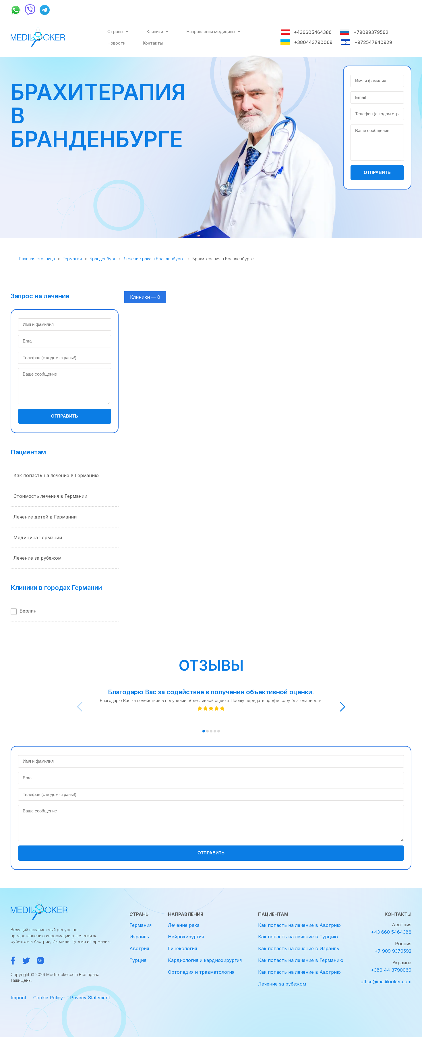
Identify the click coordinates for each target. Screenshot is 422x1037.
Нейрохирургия (186, 937)
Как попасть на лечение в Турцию (298, 937)
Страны (115, 31)
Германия (72, 258)
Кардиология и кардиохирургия (205, 960)
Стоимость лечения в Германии (50, 496)
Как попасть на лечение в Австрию (299, 925)
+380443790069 (313, 42)
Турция (137, 960)
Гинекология (182, 948)
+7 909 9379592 (393, 951)
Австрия (139, 948)
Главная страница (37, 258)
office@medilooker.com (386, 981)
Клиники (154, 31)
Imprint (18, 997)
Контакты (153, 43)
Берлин (28, 611)
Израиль (139, 937)
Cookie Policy (48, 997)
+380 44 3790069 (391, 970)
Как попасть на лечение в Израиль (298, 948)
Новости (116, 43)
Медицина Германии (37, 537)
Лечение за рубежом (37, 558)
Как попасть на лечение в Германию (56, 475)
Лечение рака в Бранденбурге (154, 258)
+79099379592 (370, 32)
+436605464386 (313, 32)
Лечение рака (184, 925)
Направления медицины (210, 31)
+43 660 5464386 (391, 932)
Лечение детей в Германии (45, 517)
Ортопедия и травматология (201, 972)
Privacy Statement (90, 997)
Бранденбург (103, 258)
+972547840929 (373, 42)
